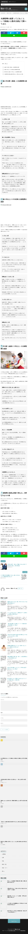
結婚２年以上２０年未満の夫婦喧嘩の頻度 (11, 69)
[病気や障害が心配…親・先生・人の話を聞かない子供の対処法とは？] (4, 659)
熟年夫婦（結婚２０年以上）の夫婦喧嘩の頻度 (12, 71)
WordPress (23, 930)
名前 (1, 712)
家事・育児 (10, 27)
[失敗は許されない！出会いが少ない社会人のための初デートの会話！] (4, 891)
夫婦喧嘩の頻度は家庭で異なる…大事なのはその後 (13, 74)
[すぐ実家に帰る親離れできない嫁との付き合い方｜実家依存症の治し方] (24, 577)
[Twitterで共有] (10, 32)
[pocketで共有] (24, 32)
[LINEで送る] (14, 35)
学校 (3, 861)
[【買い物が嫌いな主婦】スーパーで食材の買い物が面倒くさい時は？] (4, 626)
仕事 (2, 803)
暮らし (3, 761)
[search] (26, 5)
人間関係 (3, 844)
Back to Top (14, 921)
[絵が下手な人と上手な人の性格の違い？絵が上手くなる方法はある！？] (4, 913)
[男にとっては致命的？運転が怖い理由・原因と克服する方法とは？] (4, 883)
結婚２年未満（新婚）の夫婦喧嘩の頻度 (11, 67)
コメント (2, 699)
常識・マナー (4, 782)
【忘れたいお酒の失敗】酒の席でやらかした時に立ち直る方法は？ (14, 821)
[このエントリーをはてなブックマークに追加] (17, 32)
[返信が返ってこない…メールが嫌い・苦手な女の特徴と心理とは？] (4, 898)
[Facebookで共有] (4, 32)
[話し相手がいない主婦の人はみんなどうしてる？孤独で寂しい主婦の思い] (4, 681)
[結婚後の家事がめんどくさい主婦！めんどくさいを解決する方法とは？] (4, 648)
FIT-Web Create (12, 930)
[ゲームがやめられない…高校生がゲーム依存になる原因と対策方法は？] (4, 615)
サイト (2, 723)
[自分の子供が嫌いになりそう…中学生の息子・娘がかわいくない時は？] (4, 670)
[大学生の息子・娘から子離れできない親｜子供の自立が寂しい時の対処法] (4, 567)
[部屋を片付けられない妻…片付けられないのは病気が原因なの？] (4, 604)
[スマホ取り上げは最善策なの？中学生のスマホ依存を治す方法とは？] (4, 906)
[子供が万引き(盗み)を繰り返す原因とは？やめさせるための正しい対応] (4, 637)
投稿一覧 (20, 588)
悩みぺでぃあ (6, 8)
